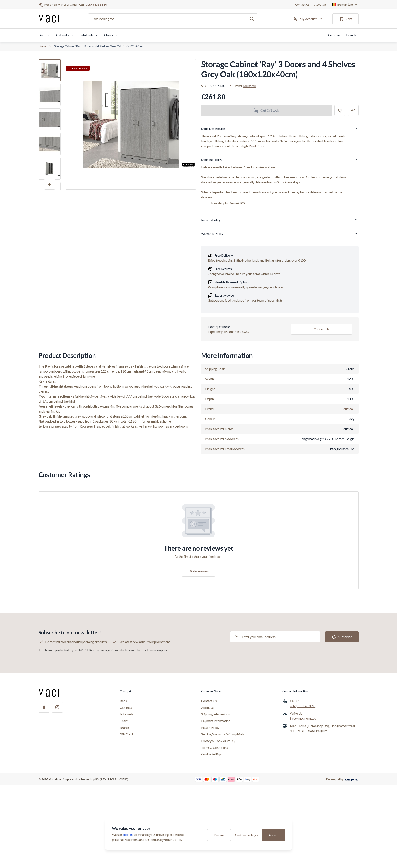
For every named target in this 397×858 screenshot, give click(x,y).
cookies (127, 835)
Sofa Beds (86, 35)
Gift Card (334, 35)
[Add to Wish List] (339, 110)
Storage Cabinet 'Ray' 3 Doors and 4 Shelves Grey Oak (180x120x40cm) (98, 46)
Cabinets (62, 35)
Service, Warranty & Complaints (222, 734)
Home (42, 46)
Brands (351, 35)
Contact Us (302, 4)
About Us (320, 4)
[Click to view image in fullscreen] (131, 124)
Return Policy (210, 727)
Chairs (108, 35)
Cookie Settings (212, 754)
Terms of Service (147, 650)
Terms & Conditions (214, 747)
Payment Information (215, 721)
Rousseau (249, 86)
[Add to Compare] (353, 110)
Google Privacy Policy (115, 650)
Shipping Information (215, 714)
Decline (219, 835)
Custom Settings (246, 835)
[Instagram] (57, 707)
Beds (42, 35)
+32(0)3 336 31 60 (303, 706)
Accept (273, 835)
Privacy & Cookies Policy (218, 741)
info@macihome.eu (303, 718)
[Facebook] (44, 707)
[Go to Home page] (49, 19)
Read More (256, 146)
